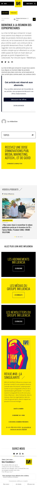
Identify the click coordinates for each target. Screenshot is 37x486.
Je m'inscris (18, 321)
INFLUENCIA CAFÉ (7, 220)
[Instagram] (20, 453)
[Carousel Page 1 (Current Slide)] (15, 236)
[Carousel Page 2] (16, 236)
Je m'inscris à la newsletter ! (14, 163)
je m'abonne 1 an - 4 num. (18, 415)
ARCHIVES (5, 13)
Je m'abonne (18, 268)
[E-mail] (12, 62)
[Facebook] (2, 62)
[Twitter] (5, 62)
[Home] (18, 3)
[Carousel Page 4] (20, 236)
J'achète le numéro (18, 409)
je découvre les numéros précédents (18, 422)
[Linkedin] (9, 62)
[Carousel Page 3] (18, 236)
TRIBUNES (14, 13)
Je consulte (18, 295)
